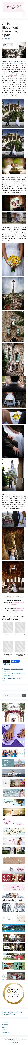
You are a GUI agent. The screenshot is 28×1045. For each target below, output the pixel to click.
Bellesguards (13, 75)
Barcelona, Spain (16, 63)
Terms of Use (6, 1032)
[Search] (24, 695)
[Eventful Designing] (14, 938)
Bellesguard (19, 608)
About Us (5, 1022)
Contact (4, 1029)
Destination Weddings (17, 669)
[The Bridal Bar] (13, 870)
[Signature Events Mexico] (14, 793)
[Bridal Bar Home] (14, 918)
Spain (9, 671)
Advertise (5, 1024)
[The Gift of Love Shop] (14, 947)
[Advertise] (14, 888)
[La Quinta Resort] (13, 881)
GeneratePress (14, 1042)
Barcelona (7, 669)
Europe (4, 671)
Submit (4, 1027)
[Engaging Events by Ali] (14, 956)
